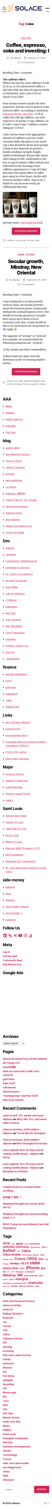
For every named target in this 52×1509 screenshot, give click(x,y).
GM (46, 1259)
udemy (9, 800)
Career (7, 1326)
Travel (7, 1459)
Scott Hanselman (15, 632)
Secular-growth (30, 384)
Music (6, 1425)
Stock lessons (11, 1091)
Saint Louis (9, 1434)
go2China (8, 1079)
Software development (17, 1446)
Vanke (42, 384)
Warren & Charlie (13, 1099)
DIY (5, 1342)
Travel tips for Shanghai (31, 1133)
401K (6, 1243)
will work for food (31, 222)
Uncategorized (12, 1467)
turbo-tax (6, 1286)
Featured (8, 1363)
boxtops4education (16, 735)
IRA (4, 1272)
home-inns (10, 1268)
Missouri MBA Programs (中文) (23, 848)
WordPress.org (12, 964)
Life (5, 1409)
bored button (13, 728)
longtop (19, 1272)
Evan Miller (12, 587)
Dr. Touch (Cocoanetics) (19, 574)
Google (6, 1264)
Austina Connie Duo (17, 780)
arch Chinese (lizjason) (18, 722)
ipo (43, 1268)
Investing (8, 1384)
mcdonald (29, 1272)
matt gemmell (13, 619)
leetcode (10, 613)
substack (11, 425)
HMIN (35, 1263)
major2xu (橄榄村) (16, 493)
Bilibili (9, 406)
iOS (5, 1388)
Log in (6, 951)
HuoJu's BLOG (14, 460)
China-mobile (12, 1254)
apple (19, 1243)
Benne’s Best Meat (16, 815)
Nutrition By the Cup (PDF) (18, 114)
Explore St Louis (15, 822)
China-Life (12, 381)
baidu (26, 1244)
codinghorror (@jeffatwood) (21, 561)
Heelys (15, 1263)
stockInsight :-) (14, 913)
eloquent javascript (16, 580)
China (20, 254)
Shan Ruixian (13, 519)
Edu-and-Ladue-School (17, 1355)
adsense (10, 887)
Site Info (8, 1442)
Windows (8, 1479)
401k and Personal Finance (19, 1301)
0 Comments (28, 62)
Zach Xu (10, 652)
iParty (6, 1157)
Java (6, 1400)
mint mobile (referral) (17, 906)
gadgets (8, 1380)
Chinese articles (12, 1338)
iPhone (33, 1267)
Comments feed (12, 960)
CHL (42, 1255)
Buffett (9, 1251)
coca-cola (21, 240)
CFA (18, 1251)
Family (7, 1359)
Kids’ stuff (9, 1083)
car (5, 1321)
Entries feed (10, 956)
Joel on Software (15, 593)
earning (7, 1346)
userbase (11, 639)
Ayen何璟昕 (9, 1067)
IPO (5, 1396)
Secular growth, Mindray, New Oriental (26, 267)
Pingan (18, 384)
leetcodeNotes (14, 480)
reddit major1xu (14, 419)
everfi (9, 680)
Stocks (30, 254)
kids (5, 1405)
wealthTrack (12, 706)
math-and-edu (11, 1421)
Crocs (19, 1258)
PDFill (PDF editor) (16, 752)
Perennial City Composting (20, 861)
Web (5, 1475)
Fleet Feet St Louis (16, 828)
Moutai (36, 381)
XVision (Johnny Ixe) (17, 645)
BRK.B (44, 1247)
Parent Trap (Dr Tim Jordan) (21, 500)
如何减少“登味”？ (12, 1197)
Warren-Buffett (26, 1286)
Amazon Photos (15, 774)
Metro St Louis (14, 841)
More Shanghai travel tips (32, 1143)
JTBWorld (11, 600)
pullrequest (12, 693)
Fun (5, 1371)
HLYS (25, 1263)
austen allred (13, 447)
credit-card (8, 1259)
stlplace (17, 58)
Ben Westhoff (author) (18, 454)
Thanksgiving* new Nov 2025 (20, 1095)
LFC (8, 1272)
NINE (41, 1276)
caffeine (11, 240)
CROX (31, 1258)
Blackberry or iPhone (15, 1171)
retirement (9, 1087)
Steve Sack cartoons (17, 758)
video (6, 1471)
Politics (7, 1429)
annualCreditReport (16, 674)
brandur (10, 548)
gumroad (11, 687)
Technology (10, 1454)
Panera (5, 1280)
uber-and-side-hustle (16, 1463)
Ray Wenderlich (14, 626)
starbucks (35, 1283)
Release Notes (14, 513)
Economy (8, 1351)
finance (7, 1367)
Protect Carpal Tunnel (18, 793)
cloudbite (11, 554)
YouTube (10, 432)
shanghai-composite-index (15, 1283)
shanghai (21, 1279)
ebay (8, 893)
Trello (9, 700)
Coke (36, 240)
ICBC (22, 1268)
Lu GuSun (11, 486)
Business (8, 1317)
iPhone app (9, 1392)
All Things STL (11, 1062)
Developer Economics (18, 567)
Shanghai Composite (15, 1438)
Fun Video (9, 1375)
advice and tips (12, 1305)
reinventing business (17, 506)
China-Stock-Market (30, 1255)
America (8, 1309)
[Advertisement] (26, 1004)
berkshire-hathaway (16, 1247)
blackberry (35, 1247)
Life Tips (26, 38)
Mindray (28, 381)
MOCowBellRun (14, 854)
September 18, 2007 (36, 279)
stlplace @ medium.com (19, 526)
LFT (13, 1272)
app (13, 1244)
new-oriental (31, 1275)
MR (20, 1275)
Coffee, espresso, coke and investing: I (26, 48)
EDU (41, 1259)
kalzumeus (11, 606)
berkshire (35, 1243)
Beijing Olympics (13, 1313)
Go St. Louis (12, 835)
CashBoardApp (14, 787)
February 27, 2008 (36, 58)
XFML (37, 1286)
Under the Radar (15, 532)
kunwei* (10, 473)
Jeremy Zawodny (15, 467)
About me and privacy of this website (25, 1058)
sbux (11, 1279)
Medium (10, 412)
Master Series (11, 1417)
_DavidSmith (13, 658)
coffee (30, 240)
